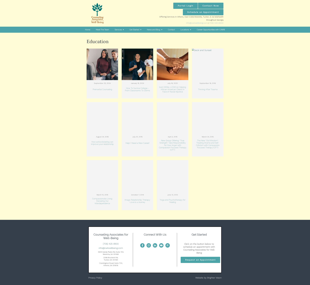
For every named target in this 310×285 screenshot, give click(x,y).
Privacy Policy (95, 277)
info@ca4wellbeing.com (196, 23)
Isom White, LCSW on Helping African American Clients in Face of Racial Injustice (172, 89)
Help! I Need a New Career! (137, 143)
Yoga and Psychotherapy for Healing (172, 201)
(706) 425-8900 (216, 23)
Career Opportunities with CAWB (211, 30)
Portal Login (185, 5)
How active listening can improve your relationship (102, 143)
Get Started (134, 30)
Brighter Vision (214, 277)
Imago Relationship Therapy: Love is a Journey (137, 201)
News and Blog (153, 30)
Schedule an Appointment (203, 12)
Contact (171, 30)
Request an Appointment (200, 260)
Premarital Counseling (102, 89)
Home (87, 30)
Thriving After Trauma (207, 89)
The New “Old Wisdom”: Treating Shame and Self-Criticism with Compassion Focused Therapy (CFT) (208, 144)
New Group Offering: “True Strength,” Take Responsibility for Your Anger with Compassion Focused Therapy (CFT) (172, 145)
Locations (185, 30)
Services (118, 30)
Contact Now (210, 5)
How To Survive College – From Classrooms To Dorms (137, 89)
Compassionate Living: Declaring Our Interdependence (102, 201)
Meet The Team (102, 30)
